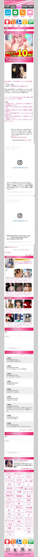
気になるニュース (29, 490)
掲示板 (22, 16)
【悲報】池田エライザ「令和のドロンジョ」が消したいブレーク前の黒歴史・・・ (9, 325)
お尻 (19, 484)
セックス (19, 518)
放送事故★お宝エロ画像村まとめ (19, 86)
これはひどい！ (9, 502)
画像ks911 (19, 507)
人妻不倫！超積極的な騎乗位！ (23, 464)
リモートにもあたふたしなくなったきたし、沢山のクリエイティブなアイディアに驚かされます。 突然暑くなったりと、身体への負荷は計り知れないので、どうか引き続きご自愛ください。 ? (20, 186)
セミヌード (28, 519)
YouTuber (28, 477)
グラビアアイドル (9, 533)
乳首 (29, 496)
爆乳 (9, 477)
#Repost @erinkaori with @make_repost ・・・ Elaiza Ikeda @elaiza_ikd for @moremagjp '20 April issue (18, 237)
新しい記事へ (29, 255)
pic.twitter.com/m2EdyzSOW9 (19, 137)
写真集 (19, 496)
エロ (19, 479)
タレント (19, 525)
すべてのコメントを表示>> (26, 354)
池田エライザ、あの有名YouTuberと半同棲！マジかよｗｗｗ (27, 324)
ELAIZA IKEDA (10, 192)
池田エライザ (14, 247)
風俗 (30, 16)
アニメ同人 (8, 16)
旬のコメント (25, 26)
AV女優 (29, 508)
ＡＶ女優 (19, 488)
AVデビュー (9, 474)
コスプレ (9, 517)
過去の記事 (13, 26)
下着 (28, 532)
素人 (9, 510)
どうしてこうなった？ (29, 524)
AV (19, 511)
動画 (19, 521)
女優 (19, 492)
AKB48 (29, 528)
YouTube (28, 473)
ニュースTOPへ (7, 26)
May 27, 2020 (27, 140)
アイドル (9, 481)
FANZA (9, 492)
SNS (9, 484)
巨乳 (29, 500)
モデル (9, 499)
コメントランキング (30, 26)
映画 (19, 514)
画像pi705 (9, 495)
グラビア (28, 513)
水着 (9, 528)
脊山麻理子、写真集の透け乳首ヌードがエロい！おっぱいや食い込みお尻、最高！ (9, 294)
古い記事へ (8, 252)
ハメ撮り (9, 524)
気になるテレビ (19, 475)
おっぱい (28, 483)
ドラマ (19, 500)
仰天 (9, 513)
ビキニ (29, 504)
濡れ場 (9, 488)
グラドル (9, 520)
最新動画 (15, 16)
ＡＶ (19, 529)
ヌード (9, 506)
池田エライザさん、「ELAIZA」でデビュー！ (27, 310)
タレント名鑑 (19, 26)
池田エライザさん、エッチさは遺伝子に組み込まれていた (18, 310)
